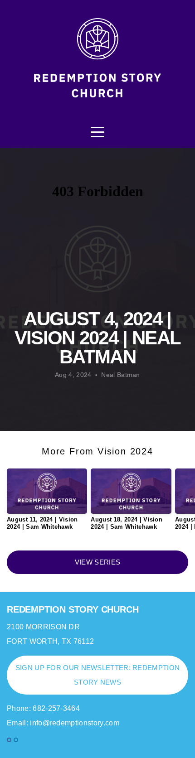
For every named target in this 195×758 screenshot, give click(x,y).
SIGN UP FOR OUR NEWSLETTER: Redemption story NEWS (97, 675)
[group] (47, 502)
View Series (97, 562)
